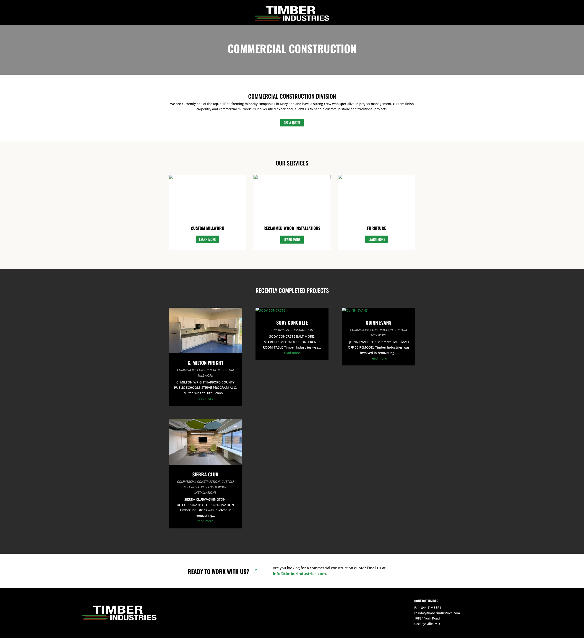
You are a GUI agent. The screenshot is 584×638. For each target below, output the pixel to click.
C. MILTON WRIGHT (205, 362)
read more (205, 398)
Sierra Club (205, 474)
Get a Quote (292, 122)
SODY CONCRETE (292, 322)
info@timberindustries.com (299, 573)
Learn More (207, 239)
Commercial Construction (198, 370)
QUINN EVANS (378, 322)
